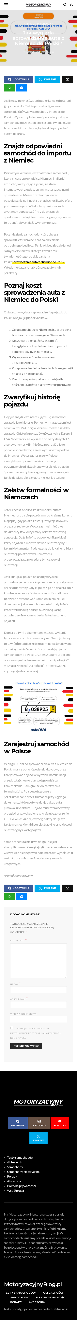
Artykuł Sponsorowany (38, 24)
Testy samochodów (20, 1157)
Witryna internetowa (23, 1014)
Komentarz (17, 940)
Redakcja (48, 52)
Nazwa (15, 984)
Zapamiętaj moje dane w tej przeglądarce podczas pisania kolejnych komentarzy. (35, 1033)
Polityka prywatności (21, 1186)
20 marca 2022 (31, 52)
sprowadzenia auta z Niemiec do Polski (38, 262)
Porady (12, 1176)
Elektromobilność (50, 1297)
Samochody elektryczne (23, 1171)
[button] (71, 4)
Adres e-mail (19, 999)
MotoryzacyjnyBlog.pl (33, 1284)
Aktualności (15, 1162)
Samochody (15, 1167)
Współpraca (15, 1190)
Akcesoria (14, 1181)
